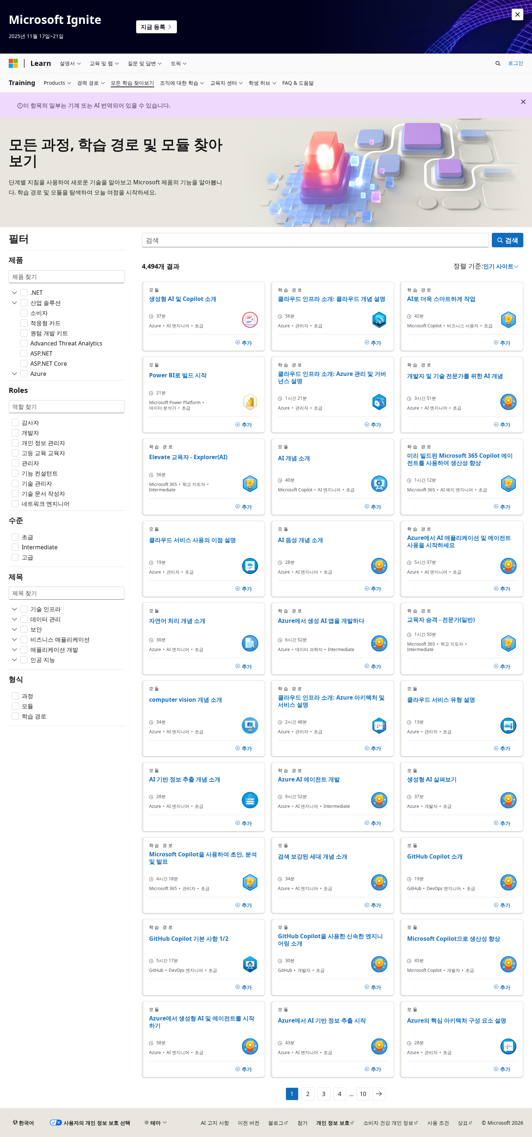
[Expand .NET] (14, 292)
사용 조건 (438, 1122)
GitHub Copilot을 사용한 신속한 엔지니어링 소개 (330, 939)
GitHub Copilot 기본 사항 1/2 (188, 939)
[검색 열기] (498, 63)
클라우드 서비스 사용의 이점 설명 (192, 540)
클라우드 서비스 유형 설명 (441, 700)
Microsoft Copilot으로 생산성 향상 (453, 939)
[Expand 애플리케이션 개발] (14, 649)
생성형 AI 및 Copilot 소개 (182, 298)
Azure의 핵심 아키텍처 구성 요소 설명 (456, 1020)
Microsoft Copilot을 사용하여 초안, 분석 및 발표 (203, 858)
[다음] (378, 1093)
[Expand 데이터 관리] (14, 619)
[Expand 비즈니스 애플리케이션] (14, 639)
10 (363, 1094)
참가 (302, 1122)
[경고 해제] (517, 14)
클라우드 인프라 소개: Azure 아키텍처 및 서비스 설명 (331, 701)
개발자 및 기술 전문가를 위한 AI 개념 (455, 376)
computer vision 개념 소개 (185, 700)
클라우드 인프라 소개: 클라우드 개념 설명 (331, 298)
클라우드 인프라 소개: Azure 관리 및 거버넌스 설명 (332, 377)
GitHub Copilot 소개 (435, 856)
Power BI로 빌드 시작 (178, 375)
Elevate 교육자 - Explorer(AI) (188, 457)
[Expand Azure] (14, 373)
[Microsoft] (13, 63)
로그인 (515, 62)
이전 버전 (248, 1122)
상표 (463, 1122)
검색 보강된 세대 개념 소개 (312, 856)
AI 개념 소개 (294, 458)
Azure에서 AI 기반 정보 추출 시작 (322, 1020)
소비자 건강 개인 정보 (388, 1122)
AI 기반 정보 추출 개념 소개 (184, 779)
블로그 (275, 1122)
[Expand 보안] (14, 629)
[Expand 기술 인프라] (14, 609)
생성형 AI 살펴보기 (432, 779)
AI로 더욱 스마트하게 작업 (441, 298)
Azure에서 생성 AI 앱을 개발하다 (321, 621)
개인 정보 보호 (333, 1122)
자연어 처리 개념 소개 (177, 621)
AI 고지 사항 (215, 1122)
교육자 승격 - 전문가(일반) (441, 619)
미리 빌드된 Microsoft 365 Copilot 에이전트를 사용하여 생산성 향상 (460, 459)
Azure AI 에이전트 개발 (309, 779)
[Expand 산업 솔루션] (14, 302)
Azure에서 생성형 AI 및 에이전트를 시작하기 (201, 1022)
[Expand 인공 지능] (14, 659)
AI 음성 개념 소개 (300, 540)
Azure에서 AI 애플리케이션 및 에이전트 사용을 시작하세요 (459, 541)
